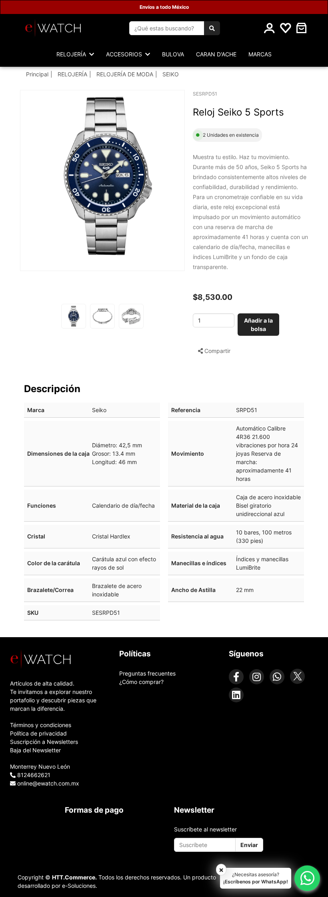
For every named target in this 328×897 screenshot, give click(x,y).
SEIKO (170, 74)
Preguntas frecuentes (147, 673)
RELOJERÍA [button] (72, 54)
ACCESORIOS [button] (125, 54)
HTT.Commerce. (74, 877)
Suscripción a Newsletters (44, 741)
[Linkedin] (236, 695)
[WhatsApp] (277, 676)
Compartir (216, 350)
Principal (37, 74)
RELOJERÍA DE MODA (124, 74)
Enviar (249, 844)
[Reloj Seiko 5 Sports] (106, 176)
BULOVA (173, 54)
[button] (301, 28)
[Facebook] (236, 676)
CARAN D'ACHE (216, 54)
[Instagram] (256, 676)
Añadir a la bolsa (258, 324)
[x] (297, 676)
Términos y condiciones (40, 725)
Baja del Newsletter (35, 750)
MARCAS (260, 54)
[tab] (54, 659)
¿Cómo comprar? (141, 681)
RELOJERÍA (72, 74)
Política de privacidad (38, 733)
